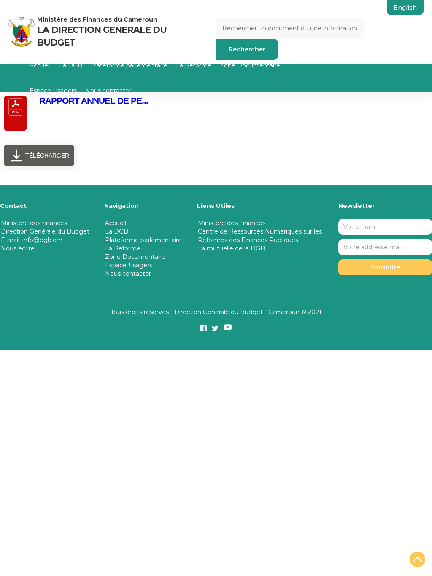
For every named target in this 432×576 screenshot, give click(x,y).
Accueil (40, 65)
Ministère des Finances (231, 223)
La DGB (70, 65)
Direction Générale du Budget (45, 231)
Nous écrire (18, 248)
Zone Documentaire (250, 65)
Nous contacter (108, 90)
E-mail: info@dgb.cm (31, 240)
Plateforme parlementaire (129, 65)
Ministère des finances (34, 223)
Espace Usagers (53, 90)
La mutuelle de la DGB (231, 248)
